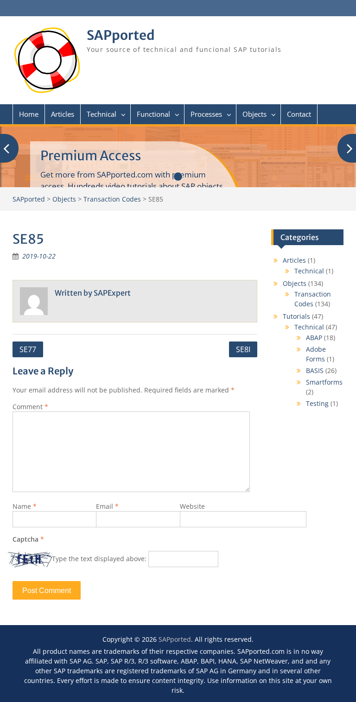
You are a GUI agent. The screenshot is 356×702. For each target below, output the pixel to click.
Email (107, 506)
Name (25, 506)
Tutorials (296, 316)
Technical (101, 114)
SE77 (27, 349)
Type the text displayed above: (99, 558)
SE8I (243, 349)
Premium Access (90, 155)
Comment (30, 406)
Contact (299, 114)
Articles (62, 114)
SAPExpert (112, 292)
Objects (254, 114)
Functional (153, 114)
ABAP (314, 337)
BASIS (315, 370)
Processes (206, 114)
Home (28, 114)
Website (192, 506)
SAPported (121, 35)
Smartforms (324, 382)
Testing (317, 403)
